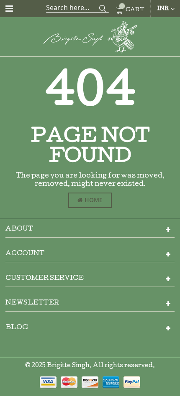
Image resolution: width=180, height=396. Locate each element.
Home (93, 200)
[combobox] (77, 8)
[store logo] (90, 38)
